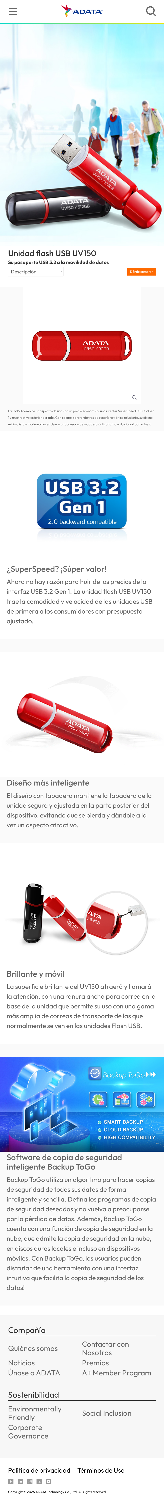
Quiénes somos (33, 1348)
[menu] (13, 11)
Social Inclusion (107, 1413)
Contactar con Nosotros (105, 1348)
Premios (95, 1362)
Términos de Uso (100, 1470)
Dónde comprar (141, 272)
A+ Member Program (116, 1372)
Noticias (21, 1362)
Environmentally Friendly (35, 1413)
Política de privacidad (39, 1470)
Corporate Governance (28, 1431)
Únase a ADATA (34, 1372)
